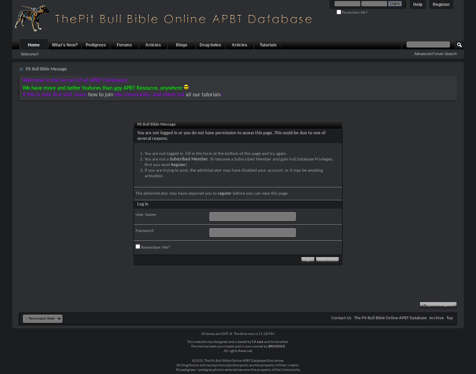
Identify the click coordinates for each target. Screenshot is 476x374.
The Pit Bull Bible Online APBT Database (390, 318)
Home (34, 45)
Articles (153, 45)
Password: (145, 231)
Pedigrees (96, 45)
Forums (124, 45)
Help (417, 4)
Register (441, 4)
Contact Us (341, 318)
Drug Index (210, 45)
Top (449, 318)
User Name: (146, 214)
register (225, 193)
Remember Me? (354, 12)
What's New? (65, 45)
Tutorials (268, 45)
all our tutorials (203, 95)
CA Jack (257, 342)
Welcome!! (30, 54)
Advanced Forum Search (435, 54)
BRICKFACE (276, 347)
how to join (100, 95)
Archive (436, 318)
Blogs (181, 45)
